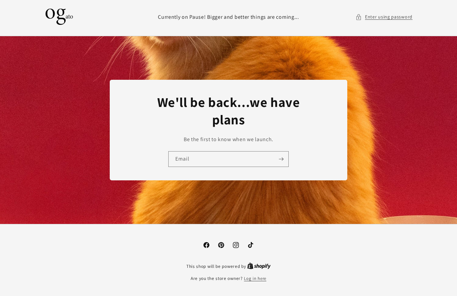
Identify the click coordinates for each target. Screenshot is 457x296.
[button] (384, 17)
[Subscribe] (281, 159)
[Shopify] (259, 266)
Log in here (255, 278)
